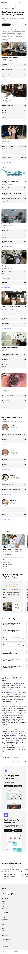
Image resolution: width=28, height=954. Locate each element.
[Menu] (25, 2)
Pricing (3, 917)
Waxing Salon (9, 7)
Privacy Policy (4, 930)
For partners (4, 914)
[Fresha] (4, 2)
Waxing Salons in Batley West (8, 874)
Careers (3, 901)
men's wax (15, 713)
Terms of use (4, 935)
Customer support (5, 903)
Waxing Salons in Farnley (7, 867)
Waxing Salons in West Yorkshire (9, 876)
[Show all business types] (25, 762)
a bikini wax (6, 713)
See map (3, 20)
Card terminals (4, 919)
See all (14, 524)
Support (3, 922)
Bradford (6, 8)
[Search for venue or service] (20, 2)
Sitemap (3, 908)
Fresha (19, 683)
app (11, 689)
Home (3, 7)
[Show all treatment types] (25, 25)
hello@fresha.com (12, 740)
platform (16, 735)
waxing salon (12, 692)
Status (2, 924)
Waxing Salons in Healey (7, 878)
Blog (2, 906)
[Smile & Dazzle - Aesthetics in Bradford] (13, 551)
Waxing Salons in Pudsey (7, 871)
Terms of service (5, 933)
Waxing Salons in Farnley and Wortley (10, 869)
